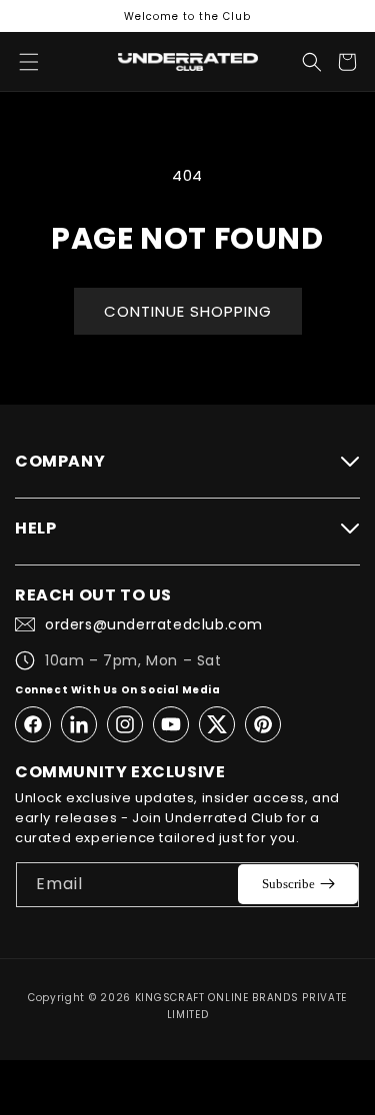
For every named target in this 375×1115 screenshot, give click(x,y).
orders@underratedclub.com (154, 624)
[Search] (312, 62)
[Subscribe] (298, 884)
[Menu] (29, 62)
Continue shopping (188, 311)
